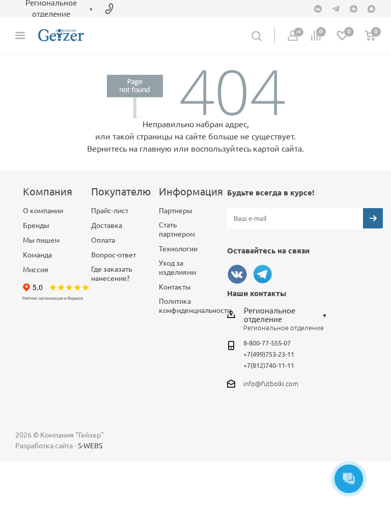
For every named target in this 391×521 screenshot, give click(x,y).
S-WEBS (90, 446)
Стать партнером (177, 229)
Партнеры (175, 211)
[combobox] (287, 315)
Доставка (106, 225)
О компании (43, 211)
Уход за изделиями (177, 267)
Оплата (103, 240)
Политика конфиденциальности (195, 305)
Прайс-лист (109, 211)
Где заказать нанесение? (111, 273)
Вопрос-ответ (113, 255)
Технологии (178, 249)
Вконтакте (237, 274)
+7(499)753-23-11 (268, 354)
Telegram (263, 274)
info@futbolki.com (270, 383)
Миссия (35, 270)
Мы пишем (41, 240)
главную (155, 148)
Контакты (175, 287)
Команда (37, 255)
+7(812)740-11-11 (268, 365)
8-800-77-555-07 (267, 342)
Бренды (36, 225)
